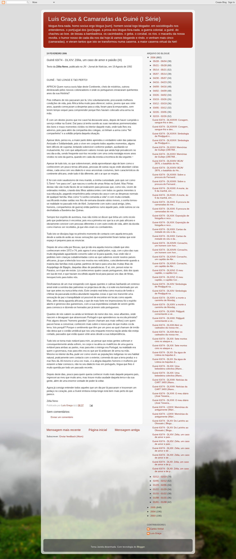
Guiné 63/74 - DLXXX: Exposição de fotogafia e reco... (170, 216)
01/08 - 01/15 (160, 498)
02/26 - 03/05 (160, 112)
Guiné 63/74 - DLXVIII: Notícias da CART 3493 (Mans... (169, 381)
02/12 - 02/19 (160, 476)
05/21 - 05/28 (160, 65)
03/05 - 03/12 (160, 108)
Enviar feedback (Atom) (71, 436)
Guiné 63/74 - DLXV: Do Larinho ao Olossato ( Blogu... (170, 422)
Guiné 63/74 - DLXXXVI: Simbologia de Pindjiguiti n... (170, 134)
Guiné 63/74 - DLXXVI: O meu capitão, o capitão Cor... (167, 271)
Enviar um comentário (62, 417)
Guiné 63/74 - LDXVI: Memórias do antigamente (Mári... (170, 408)
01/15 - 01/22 (160, 493)
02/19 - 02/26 (160, 116)
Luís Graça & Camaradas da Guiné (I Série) (104, 19)
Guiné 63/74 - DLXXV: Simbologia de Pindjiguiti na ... (169, 285)
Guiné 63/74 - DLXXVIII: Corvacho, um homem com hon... (170, 244)
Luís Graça (155, 533)
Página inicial (98, 430)
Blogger (141, 547)
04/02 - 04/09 (160, 91)
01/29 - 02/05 (160, 485)
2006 (153, 57)
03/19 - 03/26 (160, 99)
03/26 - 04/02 (160, 95)
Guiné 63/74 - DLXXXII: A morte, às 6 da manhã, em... (170, 189)
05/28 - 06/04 (160, 61)
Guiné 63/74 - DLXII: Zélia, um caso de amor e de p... (170, 463)
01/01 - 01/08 (160, 502)
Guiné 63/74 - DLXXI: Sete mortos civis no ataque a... (169, 340)
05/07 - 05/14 (160, 74)
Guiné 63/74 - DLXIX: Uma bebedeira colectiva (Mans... (168, 367)
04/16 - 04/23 (160, 82)
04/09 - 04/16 (160, 86)
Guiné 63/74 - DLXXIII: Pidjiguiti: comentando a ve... (168, 312)
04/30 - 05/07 (160, 78)
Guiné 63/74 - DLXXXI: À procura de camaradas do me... (170, 203)
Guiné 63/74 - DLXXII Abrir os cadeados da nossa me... (167, 326)
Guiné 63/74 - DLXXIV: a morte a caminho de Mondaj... (169, 299)
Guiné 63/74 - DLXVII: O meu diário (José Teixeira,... (170, 394)
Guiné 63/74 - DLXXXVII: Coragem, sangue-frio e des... (170, 121)
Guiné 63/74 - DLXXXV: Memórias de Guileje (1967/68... (169, 148)
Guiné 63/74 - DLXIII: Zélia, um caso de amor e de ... (170, 449)
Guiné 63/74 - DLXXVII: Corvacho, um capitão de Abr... (169, 258)
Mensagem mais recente (64, 430)
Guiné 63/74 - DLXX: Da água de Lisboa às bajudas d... (169, 353)
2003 (153, 516)
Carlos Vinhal (157, 529)
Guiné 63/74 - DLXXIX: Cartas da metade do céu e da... (169, 230)
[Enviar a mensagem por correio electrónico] (91, 405)
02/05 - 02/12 (160, 481)
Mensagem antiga (127, 430)
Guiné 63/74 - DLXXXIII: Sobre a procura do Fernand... (168, 175)
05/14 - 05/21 (160, 70)
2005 (153, 507)
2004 (153, 511)
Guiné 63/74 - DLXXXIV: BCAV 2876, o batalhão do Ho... (167, 162)
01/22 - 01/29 (160, 489)
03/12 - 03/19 (160, 103)
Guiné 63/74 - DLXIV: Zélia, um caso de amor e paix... (170, 435)
